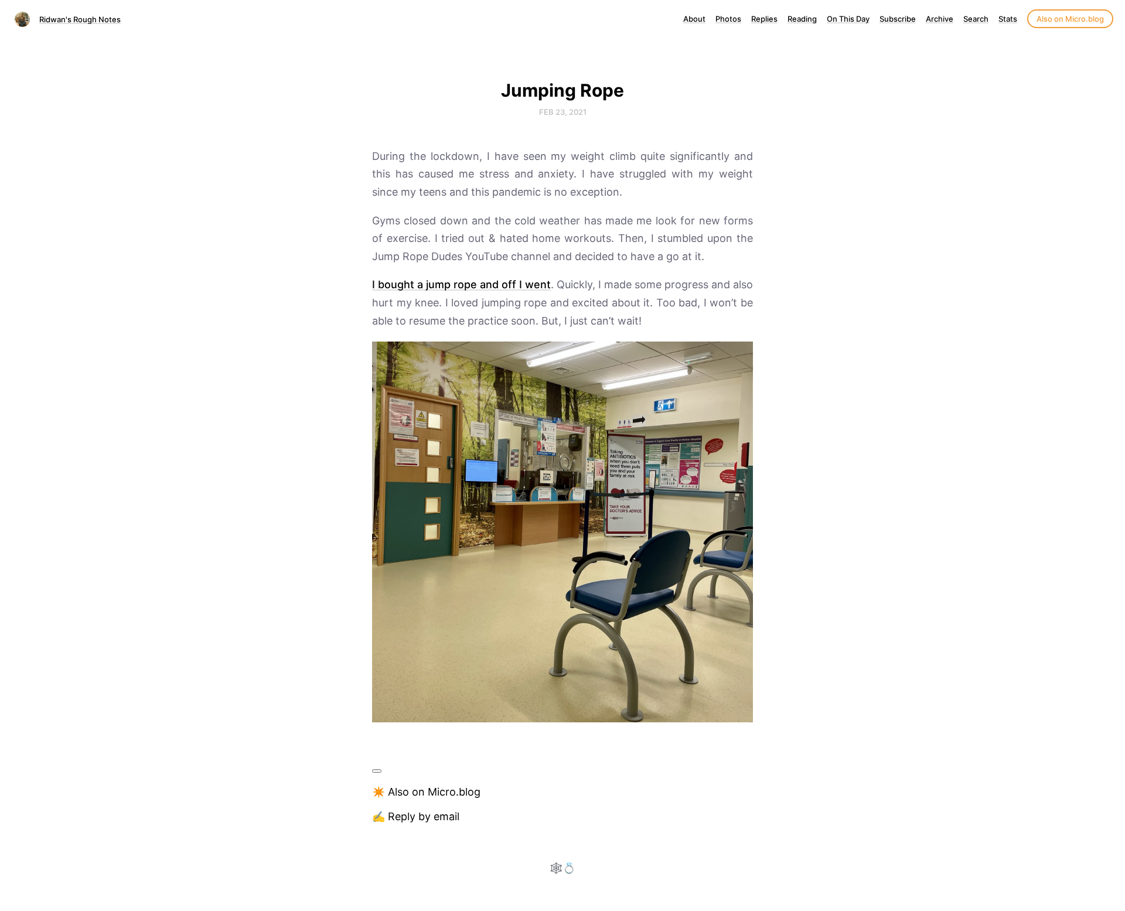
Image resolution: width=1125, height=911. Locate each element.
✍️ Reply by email (415, 816)
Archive (939, 18)
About (694, 18)
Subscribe (897, 18)
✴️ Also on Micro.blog (426, 792)
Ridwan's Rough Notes (80, 19)
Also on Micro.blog (1070, 18)
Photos (728, 18)
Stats (1007, 18)
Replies (764, 18)
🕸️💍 (562, 868)
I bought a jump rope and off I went (461, 284)
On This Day (848, 18)
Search (975, 18)
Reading (802, 18)
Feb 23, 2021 (563, 112)
